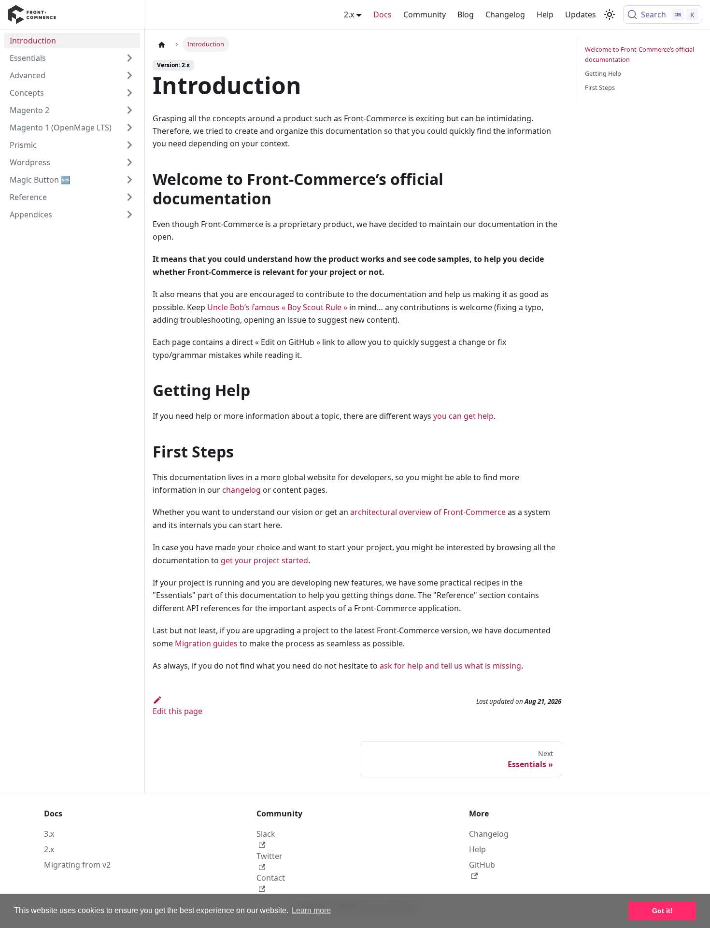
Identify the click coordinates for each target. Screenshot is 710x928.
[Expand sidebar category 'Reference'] (129, 197)
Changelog (505, 14)
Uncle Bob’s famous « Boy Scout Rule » (277, 307)
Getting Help (603, 73)
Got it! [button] (662, 910)
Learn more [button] (311, 910)
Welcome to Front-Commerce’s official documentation (639, 54)
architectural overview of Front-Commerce (428, 512)
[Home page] (162, 44)
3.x (49, 833)
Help (545, 14)
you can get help (463, 416)
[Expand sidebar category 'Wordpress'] (129, 162)
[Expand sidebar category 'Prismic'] (129, 145)
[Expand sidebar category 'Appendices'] (129, 214)
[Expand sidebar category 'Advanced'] (129, 75)
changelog (241, 490)
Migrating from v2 (77, 864)
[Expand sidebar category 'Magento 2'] (129, 110)
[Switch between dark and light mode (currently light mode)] (609, 14)
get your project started (264, 560)
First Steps (600, 87)
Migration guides (206, 643)
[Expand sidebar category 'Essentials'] (129, 58)
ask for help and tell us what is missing (450, 665)
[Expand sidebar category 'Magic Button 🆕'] (129, 179)
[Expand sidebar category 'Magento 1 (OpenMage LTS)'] (129, 127)
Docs (382, 14)
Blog (465, 14)
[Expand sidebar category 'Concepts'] (129, 92)
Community (424, 14)
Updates (580, 14)
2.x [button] (349, 14)
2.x (49, 849)
